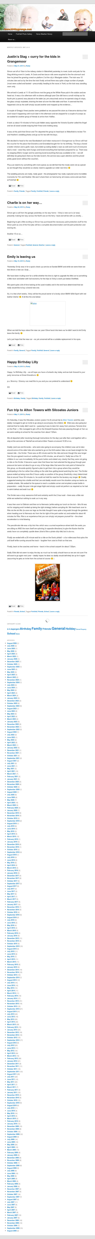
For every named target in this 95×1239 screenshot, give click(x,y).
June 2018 (11, 860)
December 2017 (13, 875)
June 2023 (11, 711)
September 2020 (13, 789)
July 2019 (10, 826)
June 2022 (11, 737)
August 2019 (12, 823)
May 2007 (10, 1207)
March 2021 (11, 774)
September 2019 (13, 821)
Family (16, 191)
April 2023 (11, 716)
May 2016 (10, 925)
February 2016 (12, 933)
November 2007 (13, 1191)
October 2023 (12, 703)
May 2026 (10, 651)
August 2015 (12, 949)
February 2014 (12, 996)
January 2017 (12, 904)
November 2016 (13, 909)
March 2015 (11, 962)
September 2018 (13, 852)
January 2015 (12, 967)
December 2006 (13, 1220)
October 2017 (12, 881)
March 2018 (11, 868)
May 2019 (10, 831)
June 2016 (11, 922)
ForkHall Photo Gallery (24, 34)
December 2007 (13, 1189)
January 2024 (12, 698)
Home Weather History (44, 34)
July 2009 (10, 1139)
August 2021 (12, 761)
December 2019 (13, 813)
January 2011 (12, 1092)
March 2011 (11, 1087)
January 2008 (12, 1186)
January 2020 (12, 810)
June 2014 (11, 985)
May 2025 (10, 672)
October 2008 (12, 1163)
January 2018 (12, 873)
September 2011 (13, 1071)
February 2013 (12, 1027)
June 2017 (11, 891)
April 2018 (11, 865)
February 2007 (12, 1215)
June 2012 (11, 1048)
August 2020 (12, 792)
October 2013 (12, 1006)
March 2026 (11, 656)
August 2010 (12, 1105)
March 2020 (11, 805)
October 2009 (12, 1131)
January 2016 (12, 935)
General (16, 245)
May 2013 (10, 1019)
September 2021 (13, 758)
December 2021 (13, 750)
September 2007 (13, 1197)
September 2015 (13, 946)
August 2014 (12, 980)
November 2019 (13, 815)
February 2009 (12, 1152)
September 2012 (13, 1040)
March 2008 (11, 1181)
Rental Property (81, 629)
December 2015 (13, 938)
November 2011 (13, 1066)
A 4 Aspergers (13, 629)
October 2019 (12, 818)
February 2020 (12, 808)
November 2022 (13, 727)
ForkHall (40, 191)
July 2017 (10, 888)
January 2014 (12, 998)
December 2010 (13, 1095)
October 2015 (12, 943)
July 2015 (10, 951)
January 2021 (12, 779)
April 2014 (11, 990)
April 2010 (11, 1116)
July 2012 (10, 1045)
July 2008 (10, 1170)
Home (10, 34)
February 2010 (12, 1121)
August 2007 (12, 1199)
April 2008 (11, 1178)
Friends (22, 191)
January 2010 (12, 1123)
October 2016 (12, 912)
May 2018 (10, 862)
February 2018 (12, 870)
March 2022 (11, 745)
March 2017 (11, 899)
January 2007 (12, 1218)
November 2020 (13, 784)
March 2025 (11, 677)
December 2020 (13, 781)
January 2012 (12, 1061)
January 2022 (12, 747)
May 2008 (10, 1176)
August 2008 (12, 1168)
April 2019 (11, 834)
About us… (12, 39)
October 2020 (12, 787)
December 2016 (13, 907)
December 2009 (13, 1126)
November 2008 (13, 1160)
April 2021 (11, 771)
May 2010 (10, 1113)
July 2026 (10, 646)
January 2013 (12, 1030)
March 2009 (11, 1150)
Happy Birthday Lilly (22, 362)
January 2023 (12, 721)
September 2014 (13, 977)
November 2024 (13, 680)
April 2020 (11, 802)
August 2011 (12, 1074)
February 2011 (12, 1090)
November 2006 (13, 1223)
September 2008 (13, 1165)
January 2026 (12, 659)
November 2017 (13, 878)
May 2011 (10, 1082)
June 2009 (11, 1142)
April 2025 (11, 674)
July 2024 (10, 685)
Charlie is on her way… (24, 202)
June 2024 (11, 687)
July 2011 (10, 1076)
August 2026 (12, 643)
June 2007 (11, 1204)
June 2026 (11, 648)
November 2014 (13, 972)
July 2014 (10, 982)
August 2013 (12, 1011)
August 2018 (12, 854)
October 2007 (12, 1194)
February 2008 (12, 1184)
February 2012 (12, 1058)
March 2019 (11, 836)
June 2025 (11, 669)
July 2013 (10, 1014)
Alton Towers (68, 420)
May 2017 (10, 894)
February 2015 (12, 964)
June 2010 (11, 1110)
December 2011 (13, 1063)
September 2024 (13, 682)
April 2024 (11, 693)
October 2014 (12, 975)
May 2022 (10, 740)
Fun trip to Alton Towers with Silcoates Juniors (42, 410)
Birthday (17, 398)
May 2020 (10, 800)
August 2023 (12, 708)
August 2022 (12, 732)
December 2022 (13, 724)
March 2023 (11, 719)
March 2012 (11, 1056)
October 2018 (12, 849)
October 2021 (12, 755)
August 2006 (12, 1230)
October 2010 (12, 1100)
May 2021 (10, 768)
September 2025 (13, 666)
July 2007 (10, 1202)
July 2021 (10, 763)
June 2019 (11, 828)
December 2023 (13, 700)
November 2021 (13, 753)
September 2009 (13, 1134)
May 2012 (10, 1050)
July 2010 (10, 1108)
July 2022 (10, 734)
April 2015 (11, 959)
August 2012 (12, 1042)
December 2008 (13, 1157)
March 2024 (11, 695)
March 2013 (11, 1024)
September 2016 (13, 915)
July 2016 (10, 920)
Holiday (71, 629)
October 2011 (12, 1069)
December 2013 (13, 1001)
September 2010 (13, 1103)
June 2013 (11, 1016)
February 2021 (12, 776)
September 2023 (13, 706)
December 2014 (13, 969)
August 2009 (12, 1137)
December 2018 (13, 844)
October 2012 (12, 1037)
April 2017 (11, 896)
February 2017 (12, 902)
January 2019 (12, 842)
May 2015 (10, 956)
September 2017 (13, 883)
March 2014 (11, 993)
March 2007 (11, 1212)
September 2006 (13, 1228)
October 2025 (12, 664)
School (22, 611)
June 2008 (11, 1173)
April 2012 (11, 1053)
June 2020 (11, 797)
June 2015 (11, 954)
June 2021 (11, 766)
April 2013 (11, 1022)
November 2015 (13, 941)
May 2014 (10, 988)
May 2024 (10, 690)
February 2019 (12, 839)
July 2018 (10, 857)
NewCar (42, 245)
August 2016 (12, 917)
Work (18, 634)
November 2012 (13, 1035)
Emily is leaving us (21, 256)
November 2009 (13, 1129)
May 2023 (10, 714)
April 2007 (11, 1210)
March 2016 (11, 930)
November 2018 (13, 847)
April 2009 (11, 1147)
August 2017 (12, 886)
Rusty (28, 66)
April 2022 (11, 742)
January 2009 (12, 1155)
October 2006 (12, 1225)
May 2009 (10, 1144)
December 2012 (13, 1032)
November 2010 (13, 1097)
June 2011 (11, 1079)
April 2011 (11, 1084)
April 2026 (11, 654)
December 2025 (13, 661)
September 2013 (13, 1009)
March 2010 (11, 1118)
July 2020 (10, 794)
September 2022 (13, 729)
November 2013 (13, 1003)
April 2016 (11, 928)
